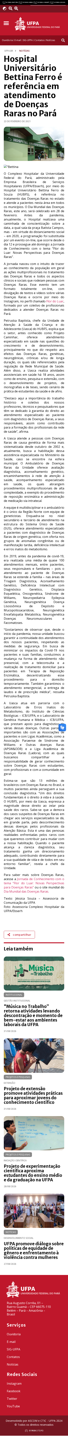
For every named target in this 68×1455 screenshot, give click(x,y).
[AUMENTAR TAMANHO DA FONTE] (17, 8)
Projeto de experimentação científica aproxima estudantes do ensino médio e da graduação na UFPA (33, 1173)
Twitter (12, 1399)
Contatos (13, 1357)
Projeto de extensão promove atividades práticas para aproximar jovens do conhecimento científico (33, 1095)
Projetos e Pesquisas (18, 1077)
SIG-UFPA (13, 1349)
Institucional (14, 994)
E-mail (11, 1342)
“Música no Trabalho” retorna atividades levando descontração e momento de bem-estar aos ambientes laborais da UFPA (33, 1015)
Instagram (14, 1383)
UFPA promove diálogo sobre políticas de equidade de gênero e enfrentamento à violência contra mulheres (34, 1250)
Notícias (11, 1232)
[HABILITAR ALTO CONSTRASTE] (5, 8)
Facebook (13, 1391)
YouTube (13, 1406)
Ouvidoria (14, 1334)
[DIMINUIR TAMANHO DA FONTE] (11, 8)
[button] (6, 23)
